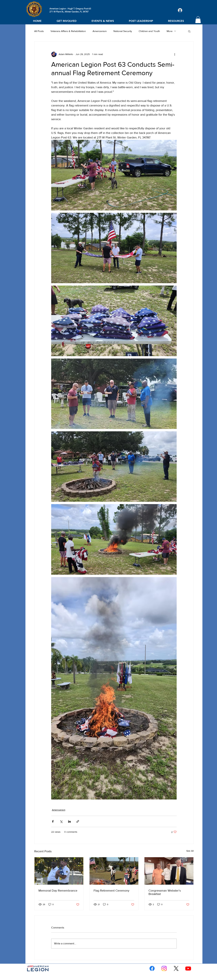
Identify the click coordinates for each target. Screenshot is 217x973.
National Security (122, 31)
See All (190, 850)
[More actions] (175, 54)
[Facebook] (152, 968)
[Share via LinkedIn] (69, 821)
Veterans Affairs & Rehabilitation (68, 31)
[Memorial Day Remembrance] (58, 871)
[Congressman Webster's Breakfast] (168, 871)
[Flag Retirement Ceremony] (114, 871)
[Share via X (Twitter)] (61, 821)
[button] (66, 21)
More (169, 31)
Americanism (100, 31)
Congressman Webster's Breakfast (165, 892)
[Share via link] (77, 821)
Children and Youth (149, 31)
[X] (176, 968)
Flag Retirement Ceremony (111, 890)
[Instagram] (164, 968)
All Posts (39, 31)
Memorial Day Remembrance (57, 890)
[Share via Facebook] (52, 821)
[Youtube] (188, 968)
